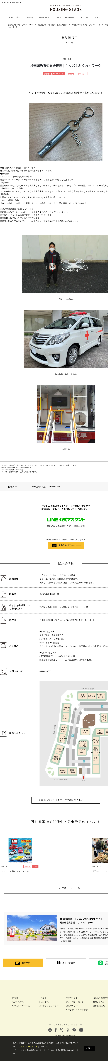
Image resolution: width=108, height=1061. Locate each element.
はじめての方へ (14, 17)
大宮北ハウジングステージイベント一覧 (86, 25)
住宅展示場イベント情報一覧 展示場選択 (52, 25)
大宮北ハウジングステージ (53, 74)
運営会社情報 (99, 1006)
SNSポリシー (72, 1006)
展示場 (30, 17)
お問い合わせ (99, 1002)
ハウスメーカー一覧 (66, 17)
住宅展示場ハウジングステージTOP (20, 25)
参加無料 (71, 74)
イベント (85, 17)
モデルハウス (45, 17)
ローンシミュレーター (49, 1006)
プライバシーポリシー (76, 1002)
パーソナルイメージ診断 (77, 1010)
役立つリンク (72, 998)
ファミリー (82, 74)
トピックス (100, 17)
